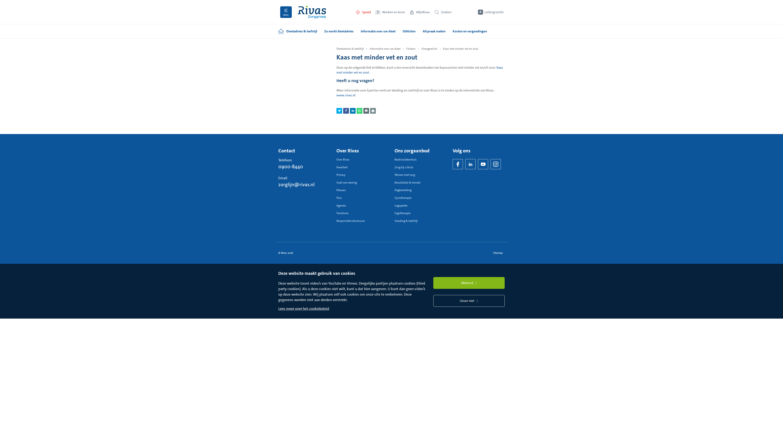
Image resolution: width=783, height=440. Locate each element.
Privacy (340, 175)
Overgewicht (429, 49)
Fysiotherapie (403, 198)
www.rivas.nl (345, 95)
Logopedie (401, 205)
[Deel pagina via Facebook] (346, 111)
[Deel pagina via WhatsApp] (359, 111)
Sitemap (498, 253)
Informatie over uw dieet (385, 49)
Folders (411, 49)
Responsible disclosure (350, 221)
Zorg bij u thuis (404, 167)
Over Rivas (342, 159)
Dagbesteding (403, 190)
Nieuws (341, 190)
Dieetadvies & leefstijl (350, 49)
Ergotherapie (402, 213)
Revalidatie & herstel (407, 182)
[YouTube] (483, 164)
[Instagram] (496, 164)
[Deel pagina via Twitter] (339, 111)
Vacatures (342, 213)
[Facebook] (458, 164)
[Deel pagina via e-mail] (366, 111)
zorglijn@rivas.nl (296, 184)
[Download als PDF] (373, 111)
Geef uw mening (346, 182)
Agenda (341, 205)
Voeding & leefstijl (406, 221)
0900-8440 (290, 166)
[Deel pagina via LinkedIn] (353, 111)
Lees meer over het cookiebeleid (303, 308)
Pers (339, 198)
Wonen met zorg (405, 175)
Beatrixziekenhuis (406, 159)
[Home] (312, 12)
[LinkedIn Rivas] (470, 164)
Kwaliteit (342, 167)
